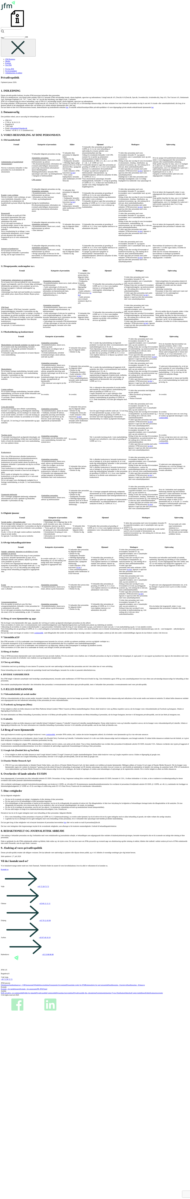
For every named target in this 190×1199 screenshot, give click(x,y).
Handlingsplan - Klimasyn (136, 985)
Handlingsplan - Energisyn (117, 985)
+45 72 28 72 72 (43, 886)
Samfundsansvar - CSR (17, 985)
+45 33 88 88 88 (48, 954)
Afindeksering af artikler (13, 73)
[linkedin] (50, 1012)
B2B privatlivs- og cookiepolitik (12, 993)
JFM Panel (43, 989)
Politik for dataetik (29, 993)
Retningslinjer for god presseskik (96, 985)
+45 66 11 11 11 (44, 903)
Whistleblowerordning (41, 985)
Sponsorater (29, 985)
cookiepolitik (163, 418)
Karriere (8, 63)
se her (73, 173)
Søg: (2, 38)
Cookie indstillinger (138, 993)
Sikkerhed (128, 993)
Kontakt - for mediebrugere (10, 989)
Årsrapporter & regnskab (57, 985)
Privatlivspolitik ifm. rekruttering (84, 993)
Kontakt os (4, 869)
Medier (7, 61)
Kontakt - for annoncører (28, 989)
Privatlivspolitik (41, 993)
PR (38, 989)
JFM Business (10, 59)
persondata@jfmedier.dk (18, 128)
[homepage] (8, 9)
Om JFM (8, 65)
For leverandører (11, 71)
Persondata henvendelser (64, 993)
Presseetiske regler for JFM (75, 985)
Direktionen (5, 985)
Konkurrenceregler (156, 993)
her (152, 107)
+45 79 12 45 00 (45, 920)
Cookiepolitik (163, 443)
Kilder (147, 993)
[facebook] (17, 1012)
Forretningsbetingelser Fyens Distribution (110, 993)
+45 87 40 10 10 (44, 937)
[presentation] (11, 28)
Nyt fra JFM (9, 69)
